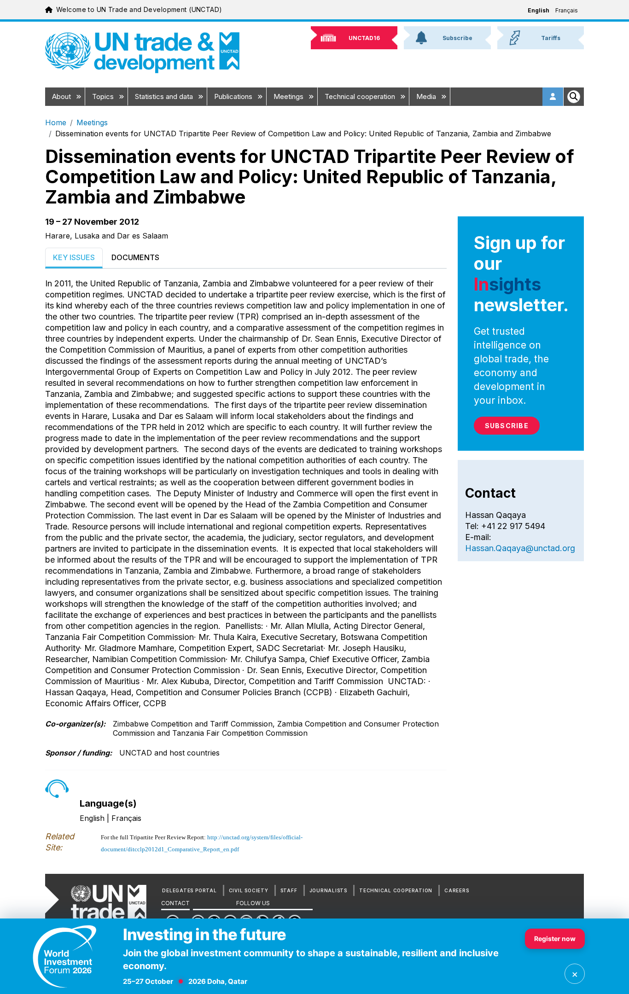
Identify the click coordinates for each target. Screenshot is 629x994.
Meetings (289, 96)
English (538, 10)
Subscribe (507, 426)
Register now (555, 938)
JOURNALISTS (328, 890)
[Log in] (553, 96)
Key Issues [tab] (74, 257)
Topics (104, 96)
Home (55, 122)
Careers (456, 890)
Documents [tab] (135, 257)
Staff (288, 890)
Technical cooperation (361, 96)
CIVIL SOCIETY (248, 890)
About (62, 96)
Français (566, 10)
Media (427, 96)
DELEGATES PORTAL (189, 890)
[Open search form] (573, 96)
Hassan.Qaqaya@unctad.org (520, 548)
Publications (234, 96)
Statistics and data (165, 96)
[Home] (142, 53)
